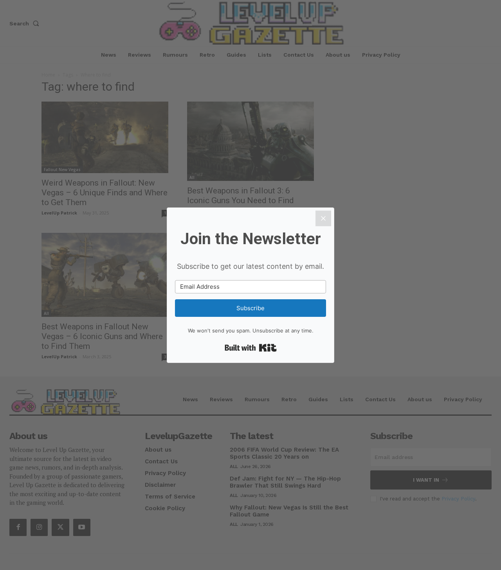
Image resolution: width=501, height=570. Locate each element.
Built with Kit (251, 348)
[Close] (323, 218)
